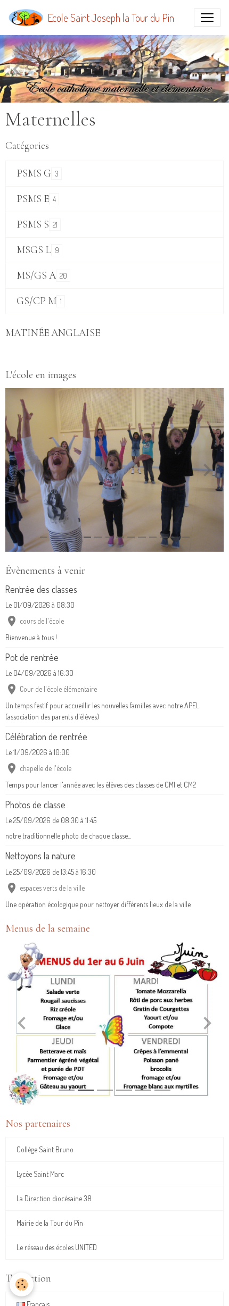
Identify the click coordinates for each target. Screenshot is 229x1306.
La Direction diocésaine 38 (54, 1198)
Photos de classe (35, 804)
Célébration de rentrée (46, 736)
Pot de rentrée (32, 657)
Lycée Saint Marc (40, 1173)
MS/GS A (36, 276)
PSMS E (33, 199)
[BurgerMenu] (207, 18)
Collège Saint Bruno (45, 1149)
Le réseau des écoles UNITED (57, 1247)
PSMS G (34, 174)
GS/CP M (36, 301)
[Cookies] (22, 1284)
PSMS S (33, 225)
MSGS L (34, 250)
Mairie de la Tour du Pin (50, 1222)
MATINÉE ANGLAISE (52, 332)
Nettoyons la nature (40, 855)
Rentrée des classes (41, 589)
